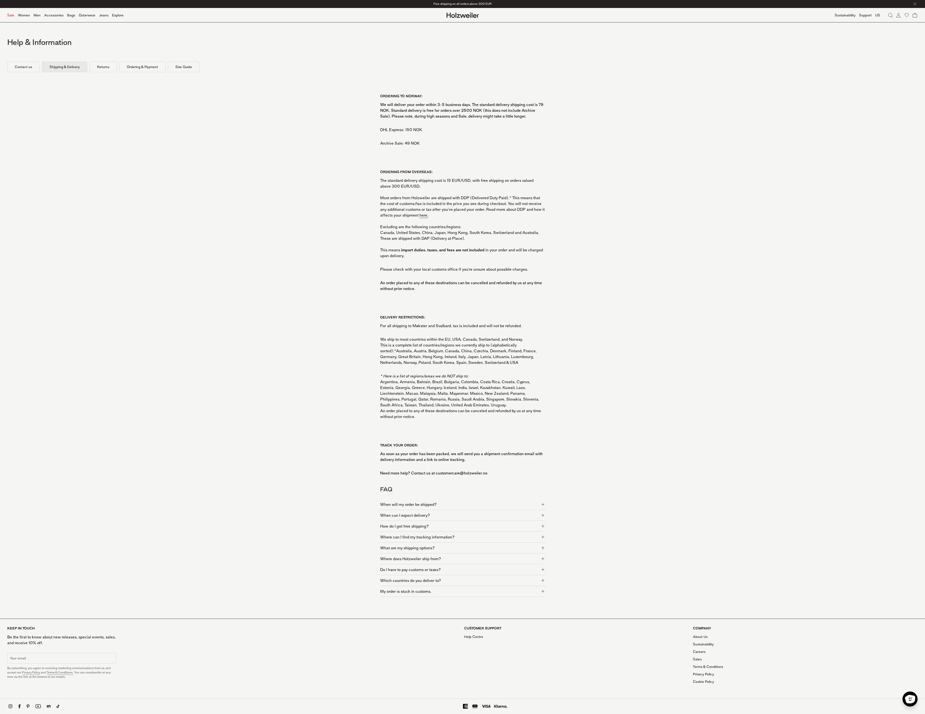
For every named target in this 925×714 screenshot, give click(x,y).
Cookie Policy (703, 681)
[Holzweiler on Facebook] (19, 706)
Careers (699, 652)
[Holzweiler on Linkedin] (49, 706)
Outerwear (87, 15)
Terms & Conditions (708, 667)
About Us (700, 637)
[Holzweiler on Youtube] (38, 706)
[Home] (463, 15)
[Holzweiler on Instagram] (10, 706)
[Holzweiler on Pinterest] (28, 706)
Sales (697, 659)
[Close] (915, 4)
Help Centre (473, 637)
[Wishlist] (907, 15)
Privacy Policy (31, 672)
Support (865, 15)
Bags (71, 15)
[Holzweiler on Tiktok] (58, 706)
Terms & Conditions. (60, 672)
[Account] (898, 15)
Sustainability (703, 644)
